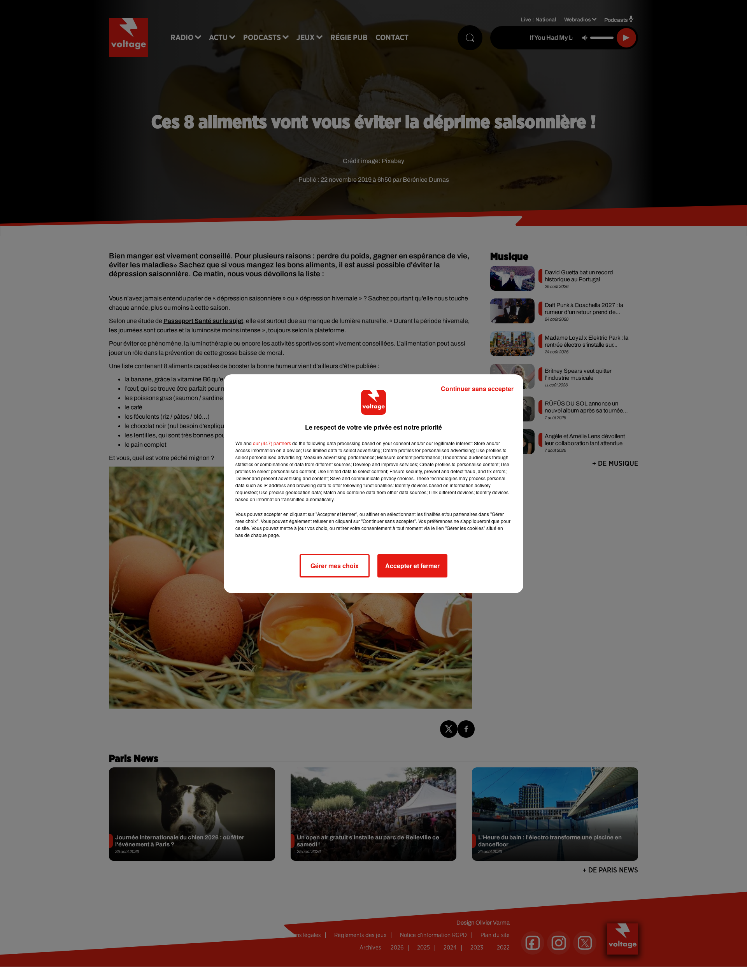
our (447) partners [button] (272, 443)
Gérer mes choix (334, 565)
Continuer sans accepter (477, 388)
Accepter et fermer (412, 565)
